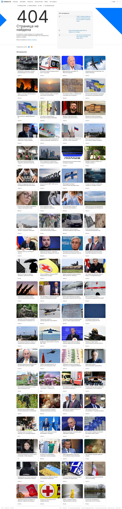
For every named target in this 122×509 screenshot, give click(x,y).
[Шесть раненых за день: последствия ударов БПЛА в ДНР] (94, 291)
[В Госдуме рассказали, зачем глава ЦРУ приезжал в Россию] (94, 246)
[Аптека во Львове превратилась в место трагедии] (49, 66)
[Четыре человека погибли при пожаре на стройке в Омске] (94, 179)
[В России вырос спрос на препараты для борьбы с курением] (72, 201)
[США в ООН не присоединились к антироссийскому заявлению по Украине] (49, 134)
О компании (6, 508)
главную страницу (31, 39)
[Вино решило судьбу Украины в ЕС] (27, 111)
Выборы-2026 (22, 5)
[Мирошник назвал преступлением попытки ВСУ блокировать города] (94, 359)
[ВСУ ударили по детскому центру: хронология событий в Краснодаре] (72, 382)
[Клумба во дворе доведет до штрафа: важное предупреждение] (94, 156)
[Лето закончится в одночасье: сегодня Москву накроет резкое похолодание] (49, 156)
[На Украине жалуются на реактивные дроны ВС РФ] (94, 314)
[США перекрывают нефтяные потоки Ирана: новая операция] (72, 449)
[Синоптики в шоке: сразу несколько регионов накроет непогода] (49, 224)
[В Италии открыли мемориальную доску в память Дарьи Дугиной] (72, 314)
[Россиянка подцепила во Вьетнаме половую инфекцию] (49, 111)
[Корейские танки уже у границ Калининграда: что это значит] (27, 66)
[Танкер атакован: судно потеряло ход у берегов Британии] (49, 89)
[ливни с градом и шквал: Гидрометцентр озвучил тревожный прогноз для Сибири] (72, 494)
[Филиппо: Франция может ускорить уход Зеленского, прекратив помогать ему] (72, 111)
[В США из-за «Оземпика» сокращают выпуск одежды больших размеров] (49, 449)
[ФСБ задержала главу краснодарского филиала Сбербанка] (49, 201)
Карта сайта (118, 508)
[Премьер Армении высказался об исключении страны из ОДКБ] (27, 359)
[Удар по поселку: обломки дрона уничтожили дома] (27, 89)
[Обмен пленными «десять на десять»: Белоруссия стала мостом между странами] (49, 359)
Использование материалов (101, 508)
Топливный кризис (49, 5)
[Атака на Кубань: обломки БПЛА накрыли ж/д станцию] (49, 269)
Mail (2, 508)
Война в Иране (33, 5)
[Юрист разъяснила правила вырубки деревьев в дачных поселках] (49, 404)
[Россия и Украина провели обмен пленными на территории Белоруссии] (72, 472)
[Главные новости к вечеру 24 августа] (27, 246)
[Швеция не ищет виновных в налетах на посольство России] (94, 111)
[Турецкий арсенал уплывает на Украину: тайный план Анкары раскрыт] (27, 494)
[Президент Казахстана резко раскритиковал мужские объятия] (72, 246)
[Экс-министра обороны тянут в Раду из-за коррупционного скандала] (94, 269)
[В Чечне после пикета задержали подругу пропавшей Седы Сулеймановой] (27, 201)
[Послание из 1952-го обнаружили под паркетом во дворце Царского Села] (72, 89)
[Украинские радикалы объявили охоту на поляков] (94, 472)
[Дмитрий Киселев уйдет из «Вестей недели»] (72, 66)
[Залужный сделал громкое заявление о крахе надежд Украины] (27, 134)
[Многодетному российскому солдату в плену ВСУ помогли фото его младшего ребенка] (27, 156)
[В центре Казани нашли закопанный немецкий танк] (94, 224)
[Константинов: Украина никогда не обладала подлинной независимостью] (49, 472)
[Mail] (2, 1)
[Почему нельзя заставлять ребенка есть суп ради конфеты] (27, 427)
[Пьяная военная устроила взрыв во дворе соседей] (72, 156)
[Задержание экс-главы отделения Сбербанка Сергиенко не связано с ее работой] (27, 472)
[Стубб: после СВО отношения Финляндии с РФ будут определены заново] (49, 427)
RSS (60, 508)
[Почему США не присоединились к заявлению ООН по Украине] (94, 382)
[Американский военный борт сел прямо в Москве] (94, 66)
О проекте (65, 508)
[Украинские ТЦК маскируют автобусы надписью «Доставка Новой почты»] (72, 224)
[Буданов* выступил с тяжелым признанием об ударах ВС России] (49, 246)
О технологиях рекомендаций (74, 508)
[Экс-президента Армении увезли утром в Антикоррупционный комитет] (49, 291)
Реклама (12, 508)
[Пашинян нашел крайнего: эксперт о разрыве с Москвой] (27, 224)
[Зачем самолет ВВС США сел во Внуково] (49, 179)
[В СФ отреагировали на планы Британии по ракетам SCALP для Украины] (72, 291)
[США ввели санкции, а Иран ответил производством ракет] (27, 291)
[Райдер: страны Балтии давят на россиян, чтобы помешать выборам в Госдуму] (72, 134)
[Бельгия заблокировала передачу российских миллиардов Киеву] (94, 89)
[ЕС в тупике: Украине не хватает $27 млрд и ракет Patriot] (94, 427)
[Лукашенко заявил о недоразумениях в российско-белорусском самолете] (49, 314)
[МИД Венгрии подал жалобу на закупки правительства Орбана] (72, 337)
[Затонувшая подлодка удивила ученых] (94, 449)
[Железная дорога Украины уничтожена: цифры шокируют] (94, 134)
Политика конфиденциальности (87, 508)
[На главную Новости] (7, 1)
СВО (40, 5)
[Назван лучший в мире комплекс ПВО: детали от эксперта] (72, 269)
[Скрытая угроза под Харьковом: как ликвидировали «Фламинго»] (94, 201)
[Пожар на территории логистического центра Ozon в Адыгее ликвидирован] (94, 337)
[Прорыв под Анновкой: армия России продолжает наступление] (27, 404)
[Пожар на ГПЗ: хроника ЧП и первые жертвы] (49, 494)
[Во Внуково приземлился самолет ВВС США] (49, 337)
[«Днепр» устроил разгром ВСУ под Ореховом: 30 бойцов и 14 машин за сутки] (27, 314)
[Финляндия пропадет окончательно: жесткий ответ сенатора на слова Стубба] (72, 179)
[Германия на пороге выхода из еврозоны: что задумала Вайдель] (72, 359)
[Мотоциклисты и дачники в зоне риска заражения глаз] (27, 382)
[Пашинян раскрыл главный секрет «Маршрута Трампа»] (72, 427)
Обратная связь (111, 508)
